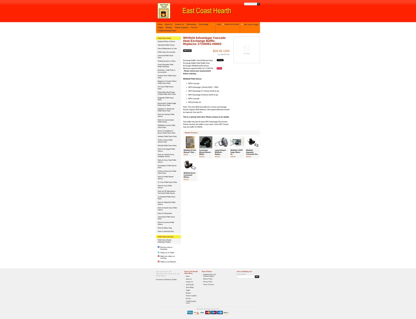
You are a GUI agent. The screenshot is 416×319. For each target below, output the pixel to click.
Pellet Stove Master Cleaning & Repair (165, 241)
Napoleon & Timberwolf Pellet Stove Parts (166, 110)
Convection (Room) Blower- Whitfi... (205, 152)
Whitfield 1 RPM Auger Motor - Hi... (236, 152)
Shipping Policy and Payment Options (209, 275)
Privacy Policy (207, 282)
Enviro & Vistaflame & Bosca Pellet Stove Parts (166, 132)
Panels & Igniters (182, 27)
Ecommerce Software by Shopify (166, 279)
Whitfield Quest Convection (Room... (189, 175)
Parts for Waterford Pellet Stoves (166, 203)
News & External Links (166, 231)
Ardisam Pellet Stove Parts (167, 136)
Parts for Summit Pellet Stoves (166, 223)
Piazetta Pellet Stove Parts (167, 145)
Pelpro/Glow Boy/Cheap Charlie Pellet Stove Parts (167, 93)
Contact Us (179, 24)
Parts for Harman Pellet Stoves (166, 115)
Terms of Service (208, 284)
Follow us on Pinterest (168, 262)
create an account (231, 24)
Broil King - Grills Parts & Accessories (166, 71)
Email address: (241, 274)
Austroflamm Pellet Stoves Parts (167, 166)
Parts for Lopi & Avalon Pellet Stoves (166, 121)
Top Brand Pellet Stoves (166, 45)
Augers (160, 27)
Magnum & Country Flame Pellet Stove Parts (167, 82)
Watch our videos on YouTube (167, 257)
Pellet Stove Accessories (166, 52)
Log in (219, 24)
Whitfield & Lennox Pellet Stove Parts (166, 126)
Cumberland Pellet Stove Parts (166, 198)
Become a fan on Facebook (166, 248)
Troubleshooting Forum (167, 31)
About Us (168, 24)
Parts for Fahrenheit (165, 213)
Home (160, 24)
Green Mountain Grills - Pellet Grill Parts (166, 65)
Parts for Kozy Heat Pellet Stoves (167, 161)
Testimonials (191, 24)
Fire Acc (194, 27)
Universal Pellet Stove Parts (165, 56)
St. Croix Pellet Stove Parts (167, 182)
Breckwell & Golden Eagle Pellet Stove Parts (167, 104)
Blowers (169, 27)
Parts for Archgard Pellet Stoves (166, 150)
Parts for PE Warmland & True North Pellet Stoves (167, 192)
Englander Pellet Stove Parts (166, 99)
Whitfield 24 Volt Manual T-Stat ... (190, 151)
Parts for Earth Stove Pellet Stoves (167, 209)
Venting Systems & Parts (167, 61)
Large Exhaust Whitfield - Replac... (220, 152)
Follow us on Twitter (167, 253)
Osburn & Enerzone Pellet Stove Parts (167, 172)
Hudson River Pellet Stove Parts (167, 76)
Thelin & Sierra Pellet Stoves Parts (165, 141)
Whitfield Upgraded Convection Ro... (252, 152)
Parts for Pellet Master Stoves (166, 178)
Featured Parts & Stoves (166, 41)
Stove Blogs (203, 24)
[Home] (194, 19)
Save (220, 68)
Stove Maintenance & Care (167, 48)
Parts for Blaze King (165, 228)
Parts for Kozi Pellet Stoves (165, 187)
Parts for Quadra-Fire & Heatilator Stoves (166, 155)
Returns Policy (207, 279)
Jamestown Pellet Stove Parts (166, 218)
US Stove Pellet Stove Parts (165, 88)
